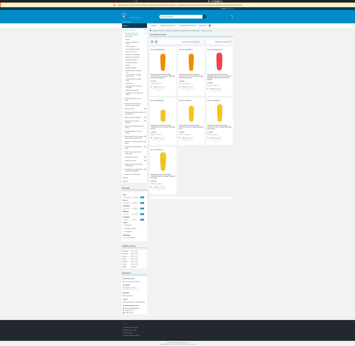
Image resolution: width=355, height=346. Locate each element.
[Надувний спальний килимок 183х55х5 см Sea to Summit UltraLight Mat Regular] (219, 112)
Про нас (125, 178)
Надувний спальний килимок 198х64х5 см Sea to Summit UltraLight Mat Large (163, 176)
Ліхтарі (128, 65)
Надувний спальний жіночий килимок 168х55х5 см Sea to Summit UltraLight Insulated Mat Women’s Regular (219, 77)
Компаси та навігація (132, 90)
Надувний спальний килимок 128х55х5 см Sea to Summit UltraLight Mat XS (163, 126)
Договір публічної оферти (131, 335)
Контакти (202, 25)
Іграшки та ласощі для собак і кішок (134, 142)
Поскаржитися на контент (174, 344)
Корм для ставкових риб (132, 174)
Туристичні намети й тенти (132, 43)
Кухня (127, 39)
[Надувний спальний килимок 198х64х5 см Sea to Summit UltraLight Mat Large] (163, 161)
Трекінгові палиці (131, 62)
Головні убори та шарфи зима (133, 79)
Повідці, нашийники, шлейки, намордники (134, 113)
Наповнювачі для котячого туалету (133, 132)
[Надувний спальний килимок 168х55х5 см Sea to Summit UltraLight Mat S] (191, 112)
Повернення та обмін (130, 330)
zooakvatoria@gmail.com (132, 308)
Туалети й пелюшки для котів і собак (134, 126)
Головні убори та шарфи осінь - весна (133, 75)
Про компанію (127, 333)
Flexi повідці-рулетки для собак (133, 99)
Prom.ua (186, 342)
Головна (154, 25)
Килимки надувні (131, 52)
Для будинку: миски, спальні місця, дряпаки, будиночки (134, 137)
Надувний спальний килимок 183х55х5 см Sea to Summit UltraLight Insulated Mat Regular (163, 76)
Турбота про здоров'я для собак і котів (133, 152)
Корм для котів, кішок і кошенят (132, 121)
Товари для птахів (130, 160)
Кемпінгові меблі (131, 68)
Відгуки (125, 181)
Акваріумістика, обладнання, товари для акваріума (134, 170)
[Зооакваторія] (131, 15)
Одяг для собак (129, 108)
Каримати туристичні (132, 57)
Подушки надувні (131, 60)
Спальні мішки (130, 46)
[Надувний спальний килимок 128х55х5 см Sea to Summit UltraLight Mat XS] (163, 112)
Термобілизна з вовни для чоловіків (134, 86)
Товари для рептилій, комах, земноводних (134, 164)
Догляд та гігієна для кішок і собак (134, 147)
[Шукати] (204, 16)
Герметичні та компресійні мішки (134, 93)
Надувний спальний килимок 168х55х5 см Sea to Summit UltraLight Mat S (191, 126)
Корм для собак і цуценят (133, 117)
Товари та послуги (167, 25)
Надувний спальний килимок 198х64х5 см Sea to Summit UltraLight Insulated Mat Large (191, 76)
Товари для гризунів (131, 157)
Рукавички (129, 83)
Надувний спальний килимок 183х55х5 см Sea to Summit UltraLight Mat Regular (219, 126)
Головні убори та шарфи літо (133, 71)
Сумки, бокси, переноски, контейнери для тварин (133, 104)
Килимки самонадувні (133, 54)
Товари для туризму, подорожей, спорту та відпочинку (182, 30)
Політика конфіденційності (188, 344)
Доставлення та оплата (187, 25)
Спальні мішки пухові (132, 49)
